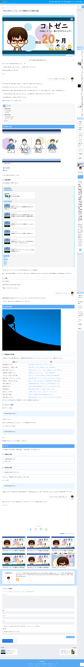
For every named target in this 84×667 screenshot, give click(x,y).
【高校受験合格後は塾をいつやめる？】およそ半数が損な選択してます (43, 383)
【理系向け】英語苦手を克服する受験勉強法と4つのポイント (41, 394)
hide (8, 105)
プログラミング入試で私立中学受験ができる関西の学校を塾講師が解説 (43, 375)
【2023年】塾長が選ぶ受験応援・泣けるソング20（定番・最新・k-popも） (44, 386)
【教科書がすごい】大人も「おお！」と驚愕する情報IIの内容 (41, 372)
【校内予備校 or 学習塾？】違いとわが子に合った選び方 (40, 364)
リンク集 (55, 663)
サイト (3, 621)
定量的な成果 (7, 108)
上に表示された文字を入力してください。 (11, 631)
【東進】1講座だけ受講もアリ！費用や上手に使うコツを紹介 (41, 389)
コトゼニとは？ (30, 663)
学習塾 (79, 159)
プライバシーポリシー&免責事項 (40, 663)
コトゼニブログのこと (70, 533)
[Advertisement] (36, 515)
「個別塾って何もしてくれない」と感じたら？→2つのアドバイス (42, 391)
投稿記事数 (8, 110)
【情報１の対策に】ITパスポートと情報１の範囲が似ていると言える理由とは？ (45, 370)
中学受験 (80, 154)
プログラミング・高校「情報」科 (80, 143)
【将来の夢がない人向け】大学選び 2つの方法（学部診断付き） (42, 367)
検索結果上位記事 (9, 116)
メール (4, 615)
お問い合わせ (50, 663)
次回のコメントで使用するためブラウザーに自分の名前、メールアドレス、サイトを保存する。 (22, 626)
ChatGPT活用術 (80, 129)
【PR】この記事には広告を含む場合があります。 (38, 60)
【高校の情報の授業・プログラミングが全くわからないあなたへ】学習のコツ (45, 378)
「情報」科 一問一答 (80, 123)
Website (17, 581)
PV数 (7, 112)
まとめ (6, 120)
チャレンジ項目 (9, 118)
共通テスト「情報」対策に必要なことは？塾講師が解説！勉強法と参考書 (44, 380)
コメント (4, 594)
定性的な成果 (7, 114)
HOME (42, 661)
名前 (3, 610)
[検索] (83, 2)
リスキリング (80, 150)
